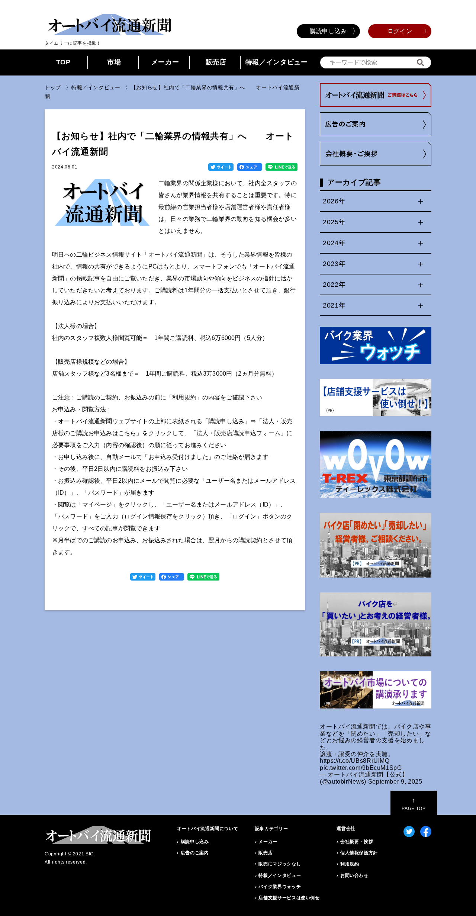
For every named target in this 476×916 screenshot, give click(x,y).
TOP (63, 62)
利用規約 (349, 864)
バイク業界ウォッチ (279, 886)
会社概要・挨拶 (356, 841)
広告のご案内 (195, 852)
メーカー (165, 62)
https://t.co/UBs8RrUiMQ (355, 761)
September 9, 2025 (395, 781)
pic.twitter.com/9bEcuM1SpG (361, 768)
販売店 (216, 62)
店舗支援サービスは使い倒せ (288, 897)
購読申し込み (328, 31)
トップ (53, 87)
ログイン (399, 31)
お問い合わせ (354, 875)
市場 (114, 62)
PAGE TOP (413, 804)
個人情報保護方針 (359, 852)
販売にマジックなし (279, 864)
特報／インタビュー (276, 62)
